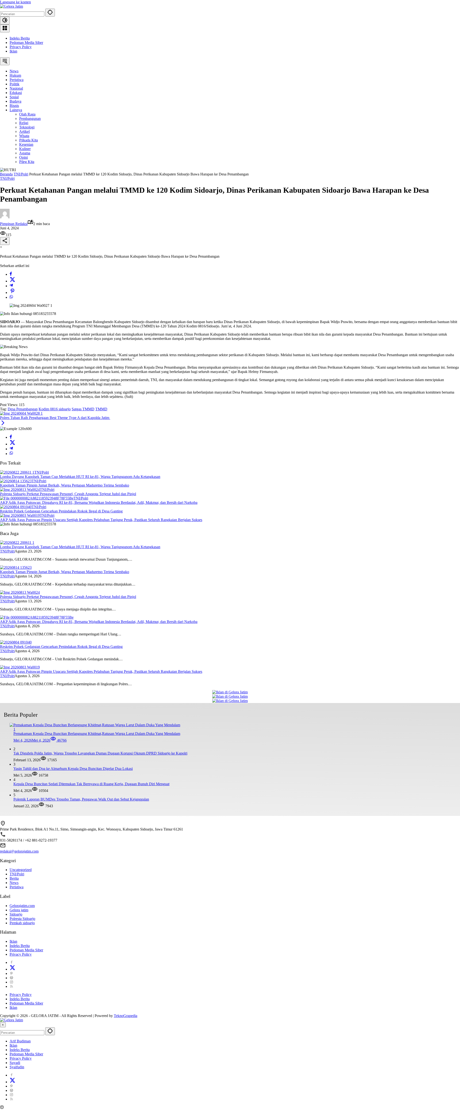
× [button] (3, 1025)
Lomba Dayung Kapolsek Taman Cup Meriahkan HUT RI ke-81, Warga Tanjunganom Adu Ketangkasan (80, 477)
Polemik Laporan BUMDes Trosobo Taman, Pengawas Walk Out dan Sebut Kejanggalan (81, 799)
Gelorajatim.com (22, 906)
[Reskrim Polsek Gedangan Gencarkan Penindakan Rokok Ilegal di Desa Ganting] (16, 507)
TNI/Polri (7, 178)
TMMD (101, 409)
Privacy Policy (21, 47)
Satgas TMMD (83, 409)
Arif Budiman (20, 1041)
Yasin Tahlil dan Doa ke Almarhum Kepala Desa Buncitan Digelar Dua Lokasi (73, 769)
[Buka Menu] (5, 28)
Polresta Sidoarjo (22, 919)
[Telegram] (11, 286)
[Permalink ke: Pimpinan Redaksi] (5, 217)
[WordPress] (11, 978)
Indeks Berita (20, 38)
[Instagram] (11, 982)
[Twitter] (12, 281)
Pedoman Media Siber (26, 43)
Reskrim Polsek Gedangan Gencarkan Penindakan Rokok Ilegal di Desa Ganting (61, 511)
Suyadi (15, 1063)
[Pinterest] (11, 973)
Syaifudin (17, 1067)
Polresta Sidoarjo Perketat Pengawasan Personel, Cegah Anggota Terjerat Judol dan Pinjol (68, 494)
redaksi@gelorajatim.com (19, 851)
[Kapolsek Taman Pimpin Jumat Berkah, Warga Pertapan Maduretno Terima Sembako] (16, 481)
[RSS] (11, 986)
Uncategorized (21, 870)
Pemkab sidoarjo (22, 923)
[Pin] (12, 293)
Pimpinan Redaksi (14, 224)
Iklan (13, 51)
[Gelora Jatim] (11, 6)
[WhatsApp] (11, 297)
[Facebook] (11, 274)
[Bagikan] (5, 241)
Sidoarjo (16, 914)
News (14, 883)
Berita (14, 878)
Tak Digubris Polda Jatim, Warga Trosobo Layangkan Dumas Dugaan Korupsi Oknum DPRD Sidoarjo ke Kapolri (100, 753)
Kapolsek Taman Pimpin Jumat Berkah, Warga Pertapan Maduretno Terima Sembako (64, 485)
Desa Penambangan (23, 409)
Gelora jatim (19, 910)
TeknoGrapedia (125, 1016)
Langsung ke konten (15, 2)
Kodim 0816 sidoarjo (55, 409)
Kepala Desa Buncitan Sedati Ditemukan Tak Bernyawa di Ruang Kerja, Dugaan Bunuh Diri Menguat (91, 784)
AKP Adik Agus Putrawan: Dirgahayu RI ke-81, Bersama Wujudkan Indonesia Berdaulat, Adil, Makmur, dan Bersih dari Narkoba (98, 502)
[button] (50, 13)
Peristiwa (16, 887)
